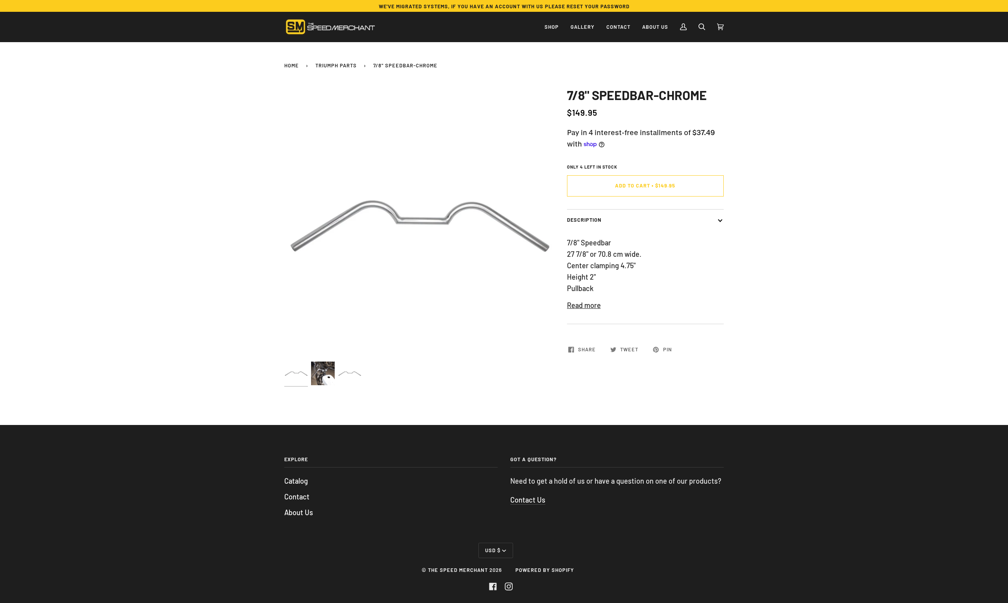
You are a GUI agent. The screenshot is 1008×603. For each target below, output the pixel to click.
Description (584, 220)
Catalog (296, 481)
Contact (296, 496)
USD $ (492, 550)
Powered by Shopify (544, 570)
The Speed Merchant (458, 570)
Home (291, 65)
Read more (584, 305)
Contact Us (527, 499)
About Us (298, 512)
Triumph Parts (336, 65)
